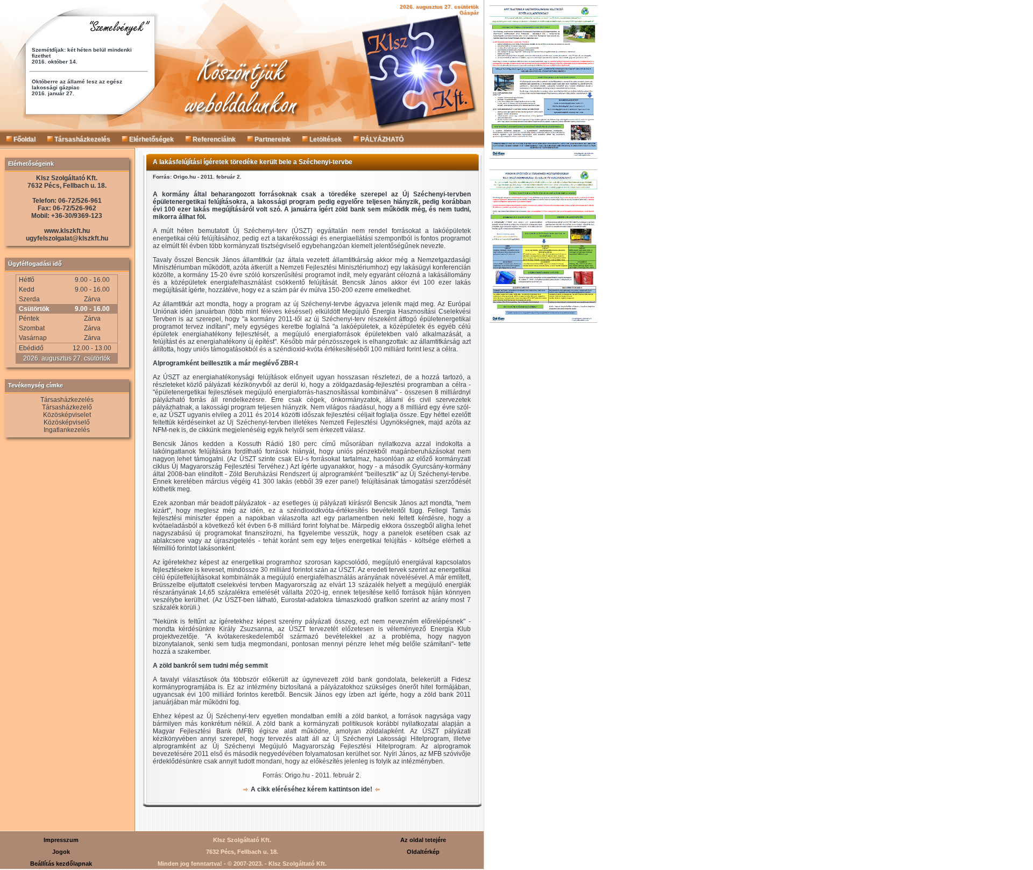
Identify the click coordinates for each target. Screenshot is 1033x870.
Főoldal (24, 139)
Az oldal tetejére (423, 840)
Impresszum (61, 840)
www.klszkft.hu (67, 231)
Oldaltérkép (423, 851)
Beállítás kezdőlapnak (61, 863)
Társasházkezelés (81, 139)
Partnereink (272, 139)
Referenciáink (213, 139)
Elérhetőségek (151, 139)
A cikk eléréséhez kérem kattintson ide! (311, 789)
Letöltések (325, 139)
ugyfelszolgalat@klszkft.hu (67, 238)
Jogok (61, 851)
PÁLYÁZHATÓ (381, 139)
